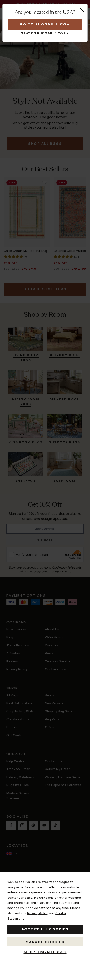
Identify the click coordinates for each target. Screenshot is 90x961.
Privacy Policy (37, 913)
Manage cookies (45, 941)
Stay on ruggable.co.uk (45, 33)
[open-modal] (81, 9)
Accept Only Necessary (45, 952)
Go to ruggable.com (45, 24)
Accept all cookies (45, 929)
